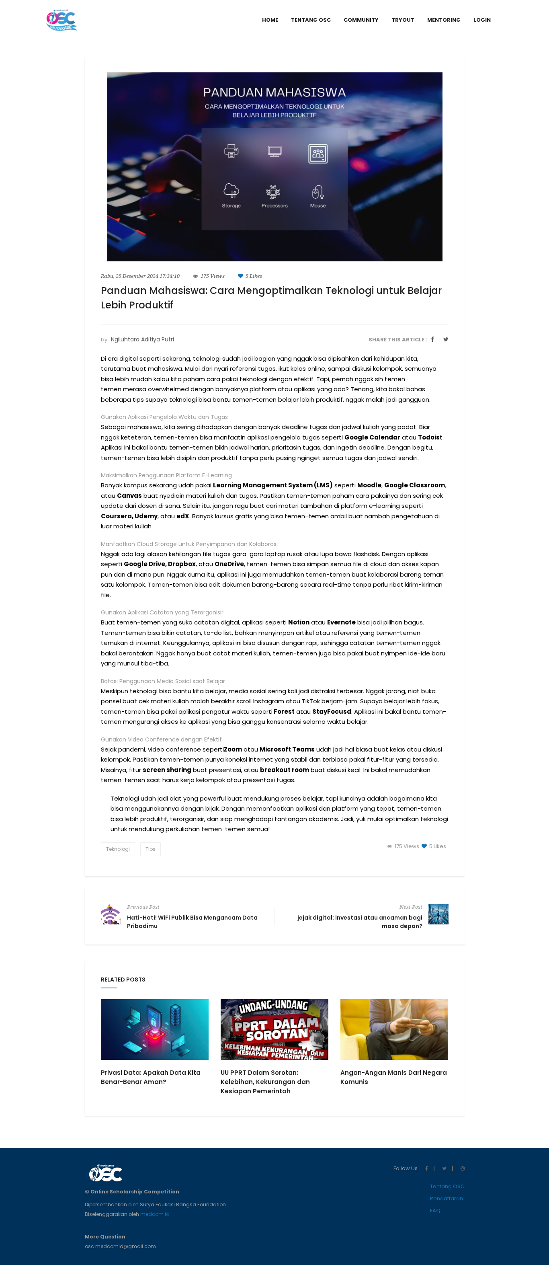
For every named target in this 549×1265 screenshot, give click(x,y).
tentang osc (311, 20)
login (482, 20)
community (361, 20)
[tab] (482, 20)
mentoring (444, 20)
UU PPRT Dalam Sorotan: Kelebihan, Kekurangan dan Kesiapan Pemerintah (265, 1081)
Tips (150, 849)
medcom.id (155, 1214)
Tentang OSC (447, 1186)
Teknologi (118, 849)
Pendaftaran (446, 1198)
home (270, 20)
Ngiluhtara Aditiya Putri (142, 339)
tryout (402, 20)
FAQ (435, 1210)
